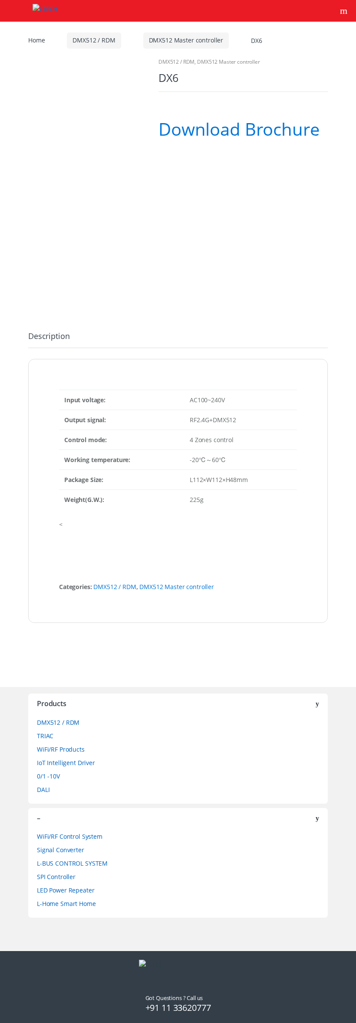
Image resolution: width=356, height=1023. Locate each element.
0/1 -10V (48, 776)
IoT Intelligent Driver (66, 763)
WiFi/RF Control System (69, 836)
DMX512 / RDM (94, 40)
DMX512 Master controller (186, 40)
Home (36, 40)
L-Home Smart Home (66, 903)
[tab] (48, 340)
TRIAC (45, 736)
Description (48, 336)
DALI (43, 789)
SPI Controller (56, 877)
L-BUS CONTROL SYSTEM (72, 863)
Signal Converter (60, 850)
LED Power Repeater (65, 890)
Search (344, 11)
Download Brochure (239, 129)
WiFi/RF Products (61, 749)
